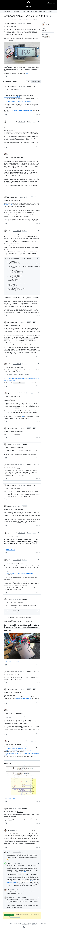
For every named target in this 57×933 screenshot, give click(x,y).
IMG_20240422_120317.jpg (12, 661)
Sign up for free (9, 914)
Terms (11, 923)
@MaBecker (20, 431)
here (27, 73)
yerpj (8, 889)
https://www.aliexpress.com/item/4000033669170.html (17, 101)
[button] (38, 23)
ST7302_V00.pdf (10, 549)
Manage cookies (43, 923)
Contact (37, 923)
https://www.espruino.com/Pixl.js (12, 96)
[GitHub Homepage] (24, 927)
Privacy (15, 923)
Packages (42, 11)
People (50, 11)
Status (24, 923)
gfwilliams (9, 852)
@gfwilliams (20, 157)
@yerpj (18, 468)
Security (19, 923)
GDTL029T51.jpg (10, 798)
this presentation (8, 204)
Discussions (26, 11)
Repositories (16, 11)
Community (28, 923)
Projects (35, 11)
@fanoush (19, 89)
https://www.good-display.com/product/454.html (16, 748)
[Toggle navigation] (3, 2)
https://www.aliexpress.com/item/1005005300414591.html (18, 573)
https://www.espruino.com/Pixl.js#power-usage (21, 110)
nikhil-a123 (10, 863)
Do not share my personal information (28, 924)
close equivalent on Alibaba (27, 880)
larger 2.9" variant (11, 882)
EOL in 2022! (24, 871)
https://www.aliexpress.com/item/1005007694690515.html (18, 750)
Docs (33, 923)
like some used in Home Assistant (23, 698)
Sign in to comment (15, 916)
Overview (7, 11)
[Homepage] (28, 2)
